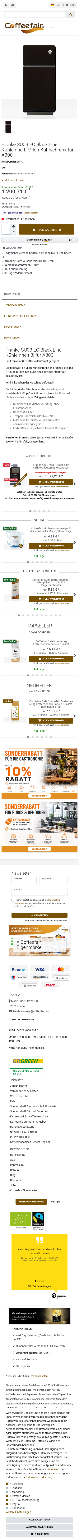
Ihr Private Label (20, 1136)
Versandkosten (30, 213)
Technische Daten (14, 305)
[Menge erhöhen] (13, 226)
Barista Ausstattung (22, 1126)
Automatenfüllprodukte (58, 1394)
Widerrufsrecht (19, 1096)
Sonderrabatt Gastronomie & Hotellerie (33, 1106)
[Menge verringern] (13, 232)
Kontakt (55, 1201)
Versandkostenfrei (60, 486)
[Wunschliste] (58, 5)
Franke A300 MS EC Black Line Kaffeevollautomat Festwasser (51, 466)
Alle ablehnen (40, 1534)
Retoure (15, 1170)
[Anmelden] (6, 5)
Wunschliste (13, 248)
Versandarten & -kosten (24, 1091)
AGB (13, 1159)
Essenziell (17, 1483)
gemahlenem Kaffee (48, 1389)
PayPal (16, 1504)
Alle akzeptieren (39, 1519)
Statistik (17, 1487)
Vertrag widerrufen (31, 1201)
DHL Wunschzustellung (26, 1500)
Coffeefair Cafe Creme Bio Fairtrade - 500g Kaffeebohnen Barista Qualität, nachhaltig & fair (51, 704)
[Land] (52, 5)
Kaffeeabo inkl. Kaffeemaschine (29, 1116)
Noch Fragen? (12, 326)
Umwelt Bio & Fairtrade (23, 1131)
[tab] (39, 294)
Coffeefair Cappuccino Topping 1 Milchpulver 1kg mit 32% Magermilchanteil (51, 582)
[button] (39, 241)
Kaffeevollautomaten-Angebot (28, 1121)
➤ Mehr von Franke (13, 180)
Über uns (15, 1180)
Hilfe (13, 1101)
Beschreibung (12, 293)
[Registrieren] (13, 5)
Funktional (18, 1508)
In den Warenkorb (48, 229)
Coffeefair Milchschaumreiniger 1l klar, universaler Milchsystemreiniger (51, 530)
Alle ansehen (40, 631)
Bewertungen (12, 337)
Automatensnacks (16, 1399)
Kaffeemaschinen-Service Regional (30, 1141)
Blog (13, 1175)
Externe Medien (21, 1495)
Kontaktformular (23, 1019)
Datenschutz (17, 1154)
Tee (29, 1399)
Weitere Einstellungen (18, 1512)
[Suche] (70, 14)
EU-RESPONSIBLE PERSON (20, 315)
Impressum (17, 1164)
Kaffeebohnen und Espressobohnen (25, 1394)
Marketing (18, 1491)
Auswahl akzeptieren (39, 1527)
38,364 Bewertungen (39, 1286)
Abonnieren (40, 915)
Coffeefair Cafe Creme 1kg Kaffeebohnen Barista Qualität (51, 643)
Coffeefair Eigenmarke (23, 1190)
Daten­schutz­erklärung (39, 1477)
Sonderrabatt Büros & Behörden (29, 1111)
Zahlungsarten (19, 1085)
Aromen (36, 1399)
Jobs (13, 1185)
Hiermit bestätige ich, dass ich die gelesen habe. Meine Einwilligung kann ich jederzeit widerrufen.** (40, 903)
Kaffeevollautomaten (60, 1403)
